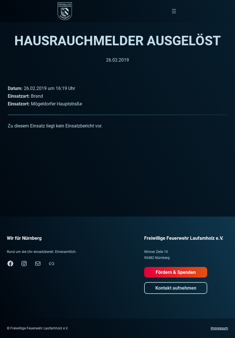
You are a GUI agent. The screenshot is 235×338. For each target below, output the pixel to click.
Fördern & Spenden (176, 272)
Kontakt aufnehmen (175, 288)
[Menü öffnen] (174, 11)
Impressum (219, 328)
